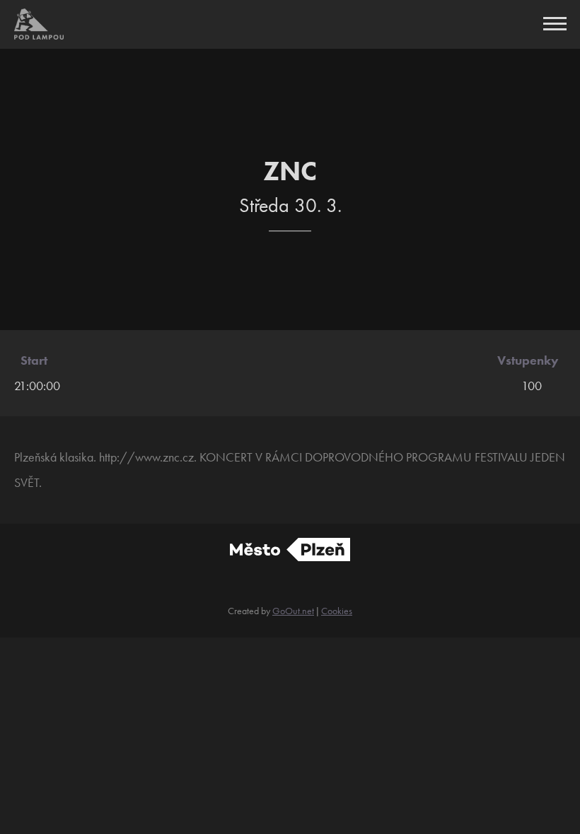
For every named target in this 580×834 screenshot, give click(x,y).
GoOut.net (293, 610)
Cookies (336, 610)
